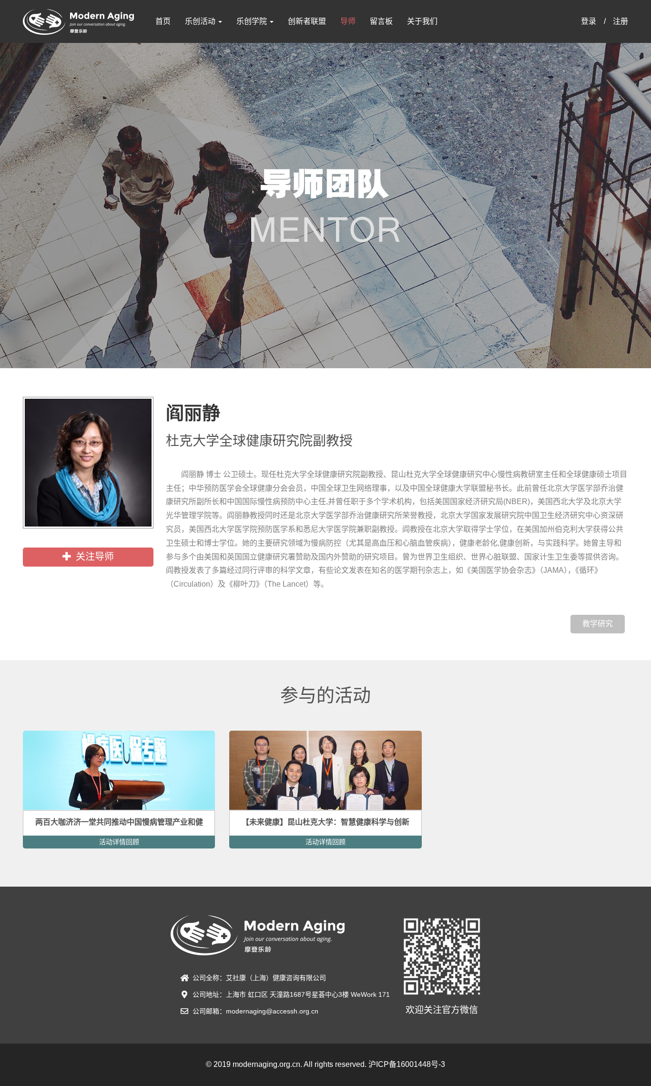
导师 (348, 21)
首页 (163, 21)
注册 (620, 21)
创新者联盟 (307, 21)
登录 (588, 21)
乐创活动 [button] (201, 21)
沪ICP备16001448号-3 (406, 1064)
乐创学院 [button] (252, 21)
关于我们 (422, 21)
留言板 (381, 21)
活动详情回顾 (119, 842)
